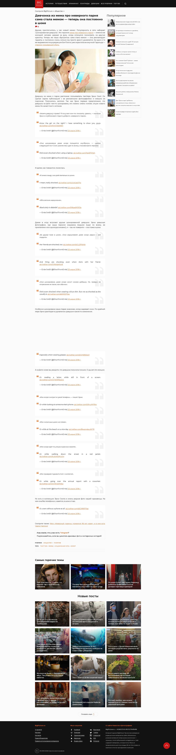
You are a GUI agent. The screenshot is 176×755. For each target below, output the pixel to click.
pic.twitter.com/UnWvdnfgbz (51, 484)
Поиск (131, 4)
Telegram (64, 533)
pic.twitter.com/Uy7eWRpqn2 (52, 380)
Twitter (43, 546)
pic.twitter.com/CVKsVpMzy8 (51, 264)
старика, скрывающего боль (47, 45)
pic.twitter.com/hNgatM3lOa (69, 207)
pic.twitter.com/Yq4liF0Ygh (84, 153)
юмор (73, 546)
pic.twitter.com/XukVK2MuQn (52, 457)
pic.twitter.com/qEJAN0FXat (77, 509)
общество (59, 11)
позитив (57, 543)
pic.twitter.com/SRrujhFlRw (85, 405)
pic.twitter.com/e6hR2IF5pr (59, 294)
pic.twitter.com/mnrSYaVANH (51, 126)
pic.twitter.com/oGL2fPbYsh (74, 245)
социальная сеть (62, 546)
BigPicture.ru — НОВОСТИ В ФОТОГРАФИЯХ (121, 729)
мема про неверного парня (81, 33)
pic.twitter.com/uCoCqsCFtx (69, 183)
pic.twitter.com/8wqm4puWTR (81, 429)
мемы (51, 546)
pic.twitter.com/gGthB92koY (78, 355)
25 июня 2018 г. (74, 131)
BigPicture (48, 11)
